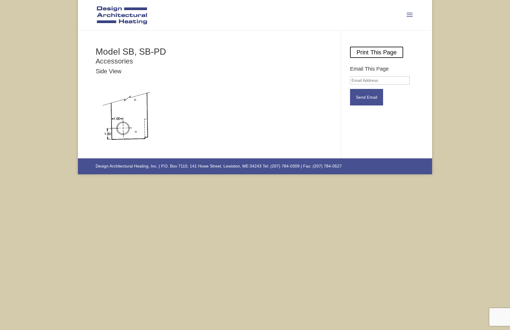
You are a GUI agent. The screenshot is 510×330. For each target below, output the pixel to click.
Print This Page (377, 52)
